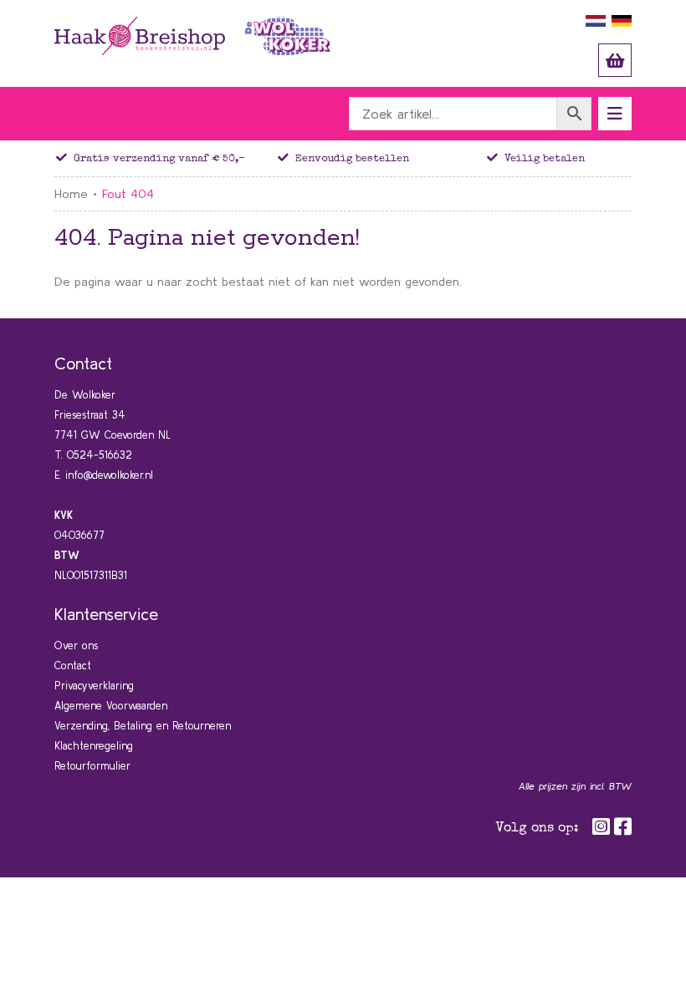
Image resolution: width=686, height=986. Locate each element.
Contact (72, 665)
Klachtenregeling (93, 746)
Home (71, 194)
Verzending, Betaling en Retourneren (142, 725)
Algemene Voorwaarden (110, 705)
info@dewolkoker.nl (109, 475)
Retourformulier (92, 766)
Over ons (76, 645)
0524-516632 (99, 455)
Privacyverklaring (94, 685)
